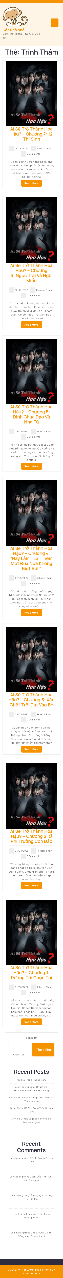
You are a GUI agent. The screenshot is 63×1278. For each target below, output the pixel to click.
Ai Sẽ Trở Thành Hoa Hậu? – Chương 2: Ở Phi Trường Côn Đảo (31, 836)
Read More (32, 183)
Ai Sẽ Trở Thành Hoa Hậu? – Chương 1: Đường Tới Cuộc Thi (31, 972)
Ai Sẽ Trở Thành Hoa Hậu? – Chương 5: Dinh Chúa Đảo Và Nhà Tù (31, 414)
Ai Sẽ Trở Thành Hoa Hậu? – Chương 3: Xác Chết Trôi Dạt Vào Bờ (31, 700)
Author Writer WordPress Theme (29, 1269)
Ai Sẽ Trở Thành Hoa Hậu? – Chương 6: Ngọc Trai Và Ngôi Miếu (31, 272)
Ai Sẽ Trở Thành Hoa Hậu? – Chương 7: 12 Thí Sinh (31, 134)
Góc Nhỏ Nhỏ (14, 30)
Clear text (19, 1054)
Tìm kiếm (31, 1037)
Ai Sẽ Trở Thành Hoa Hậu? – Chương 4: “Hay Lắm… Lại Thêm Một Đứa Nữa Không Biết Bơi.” (31, 558)
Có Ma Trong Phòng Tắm (31, 1079)
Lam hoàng (16, 1157)
